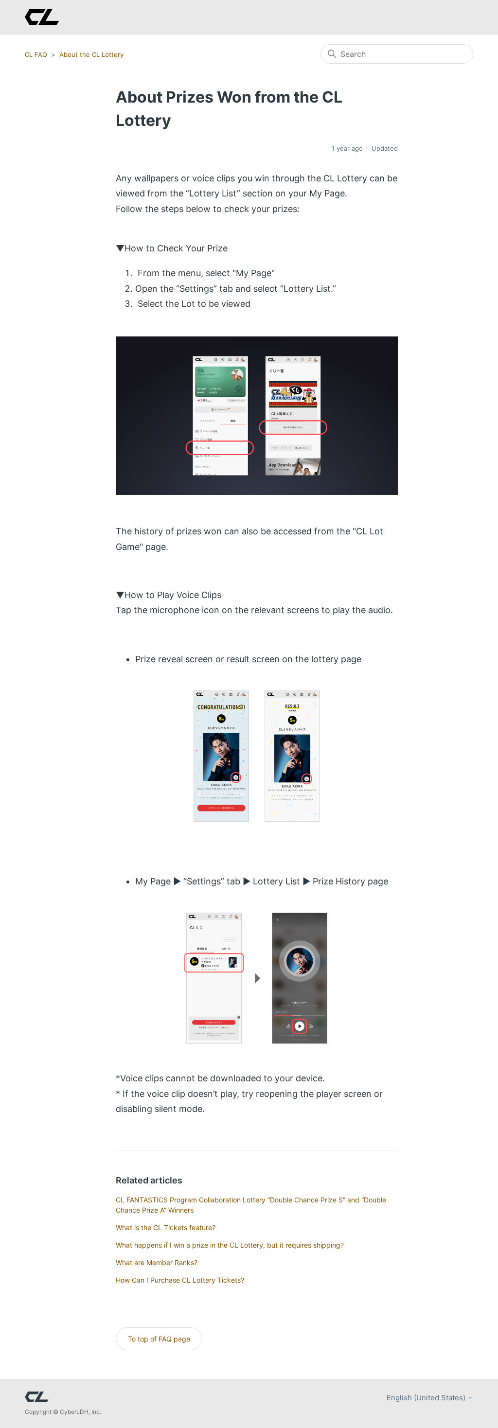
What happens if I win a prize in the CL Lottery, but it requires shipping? (230, 1245)
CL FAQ (36, 54)
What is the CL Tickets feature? (165, 1227)
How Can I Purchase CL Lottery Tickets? (180, 1280)
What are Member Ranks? (156, 1262)
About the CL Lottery (91, 54)
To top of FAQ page (159, 1339)
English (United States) (427, 1397)
